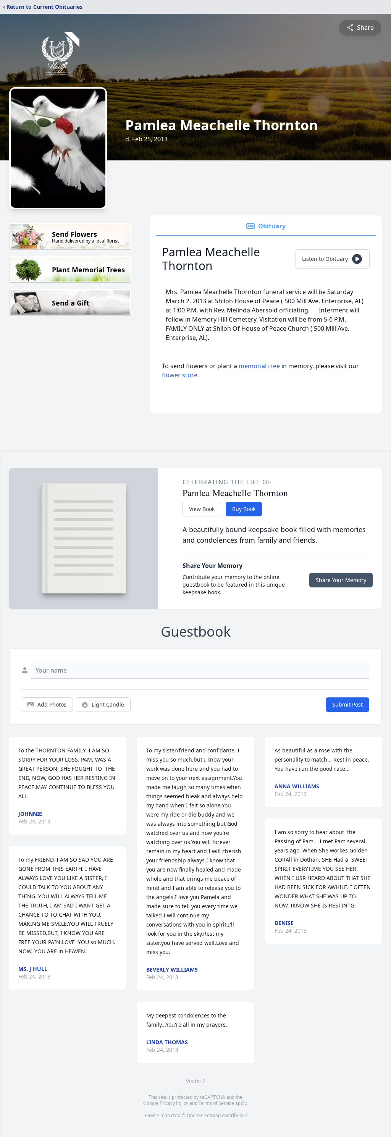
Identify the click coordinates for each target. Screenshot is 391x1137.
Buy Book (243, 509)
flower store (179, 375)
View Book (202, 509)
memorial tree (259, 366)
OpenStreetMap (204, 1115)
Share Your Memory (341, 580)
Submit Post (347, 704)
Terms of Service (216, 1103)
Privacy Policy (174, 1103)
